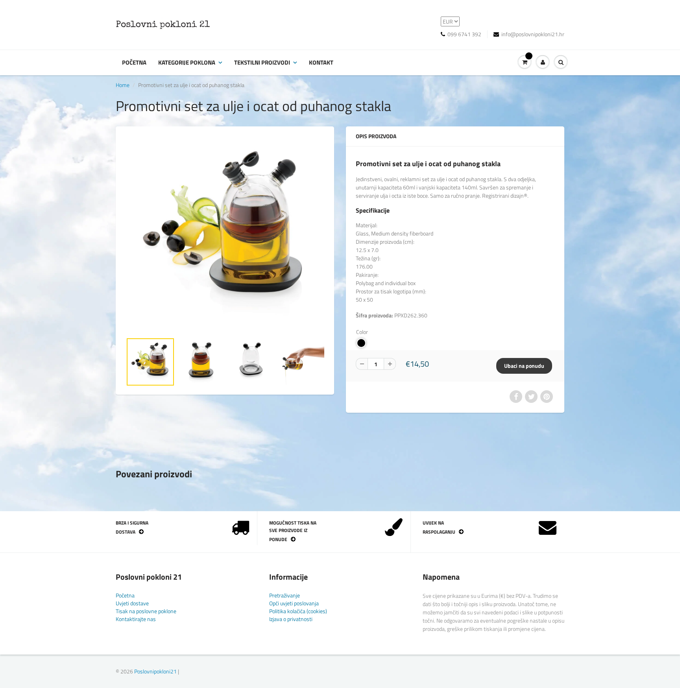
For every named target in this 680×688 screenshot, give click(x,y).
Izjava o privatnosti (290, 619)
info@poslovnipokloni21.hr (532, 34)
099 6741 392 (464, 34)
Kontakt (321, 62)
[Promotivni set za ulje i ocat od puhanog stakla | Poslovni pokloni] (225, 233)
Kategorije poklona (186, 62)
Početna (134, 62)
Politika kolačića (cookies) (298, 611)
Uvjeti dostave (132, 603)
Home (122, 85)
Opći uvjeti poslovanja (294, 603)
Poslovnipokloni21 (155, 671)
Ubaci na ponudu (524, 366)
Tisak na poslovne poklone (146, 611)
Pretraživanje (284, 595)
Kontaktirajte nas (136, 619)
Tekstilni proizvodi (262, 62)
